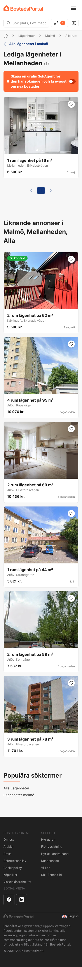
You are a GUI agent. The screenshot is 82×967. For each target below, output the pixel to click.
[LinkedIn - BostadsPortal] (21, 899)
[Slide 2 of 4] (39, 150)
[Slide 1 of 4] (37, 150)
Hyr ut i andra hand (55, 854)
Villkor (45, 868)
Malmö (50, 35)
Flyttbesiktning (51, 846)
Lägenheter (26, 35)
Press (7, 854)
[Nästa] (50, 190)
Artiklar (8, 846)
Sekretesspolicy (14, 861)
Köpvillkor (10, 875)
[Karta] (74, 23)
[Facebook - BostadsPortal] (8, 899)
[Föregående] (31, 190)
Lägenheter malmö (18, 795)
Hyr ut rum (48, 839)
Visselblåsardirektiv (17, 882)
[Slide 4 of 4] (45, 150)
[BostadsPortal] (23, 8)
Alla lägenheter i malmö (28, 44)
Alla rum (71, 35)
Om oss (8, 839)
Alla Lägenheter (16, 788)
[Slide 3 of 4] (42, 150)
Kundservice (50, 861)
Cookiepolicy (12, 868)
